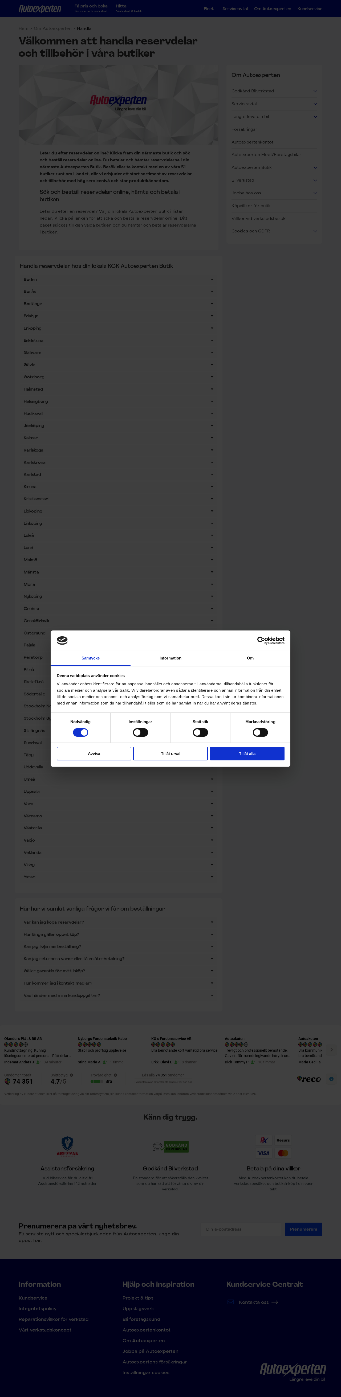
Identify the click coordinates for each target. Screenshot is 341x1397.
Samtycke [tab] (91, 658)
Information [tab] (170, 658)
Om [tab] (250, 658)
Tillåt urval (170, 753)
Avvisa (94, 753)
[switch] (140, 732)
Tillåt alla (247, 753)
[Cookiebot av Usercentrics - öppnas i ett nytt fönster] (261, 641)
